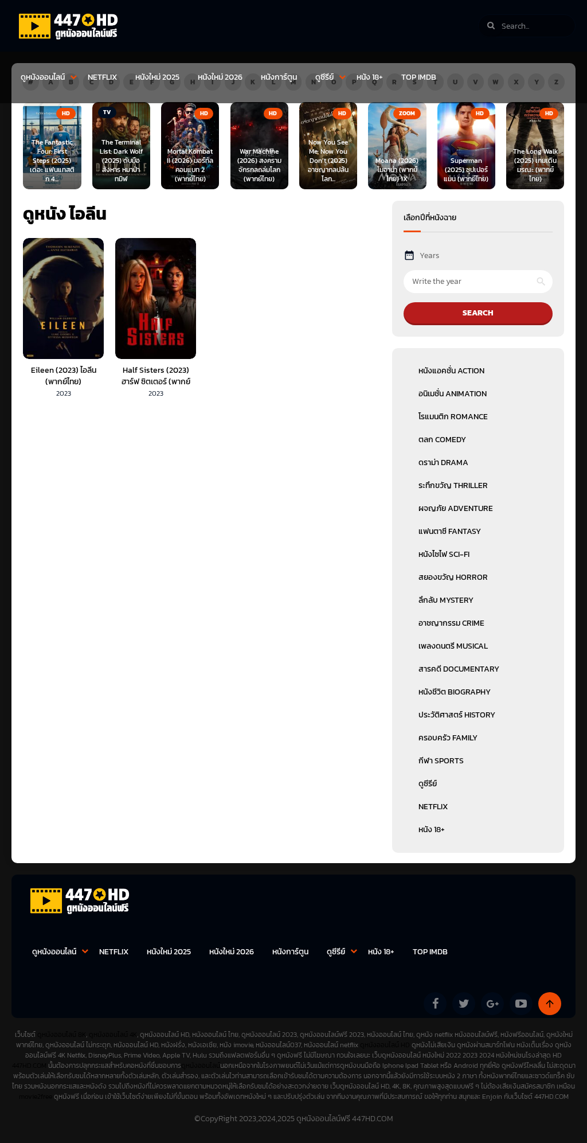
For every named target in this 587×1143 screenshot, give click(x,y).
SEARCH (478, 313)
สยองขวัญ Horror (453, 577)
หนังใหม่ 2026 (220, 77)
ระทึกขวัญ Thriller (453, 485)
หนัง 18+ (370, 77)
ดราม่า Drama (443, 463)
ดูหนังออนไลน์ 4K (113, 1034)
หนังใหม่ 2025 (157, 77)
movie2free (36, 1096)
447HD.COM (29, 1065)
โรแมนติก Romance (453, 417)
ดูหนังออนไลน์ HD (385, 1045)
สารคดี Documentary (458, 669)
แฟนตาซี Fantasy (449, 531)
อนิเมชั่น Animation (452, 394)
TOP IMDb (418, 77)
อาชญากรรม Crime (451, 623)
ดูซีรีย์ (324, 77)
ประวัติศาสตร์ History (456, 715)
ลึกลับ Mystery (445, 600)
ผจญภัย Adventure (455, 508)
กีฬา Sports (441, 761)
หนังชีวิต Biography (454, 692)
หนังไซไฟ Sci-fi (443, 554)
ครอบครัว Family (448, 738)
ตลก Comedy (442, 440)
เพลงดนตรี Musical (453, 646)
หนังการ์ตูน (279, 77)
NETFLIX (102, 77)
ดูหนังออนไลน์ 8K (61, 1034)
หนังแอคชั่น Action (451, 371)
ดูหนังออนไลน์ (43, 77)
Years (429, 255)
